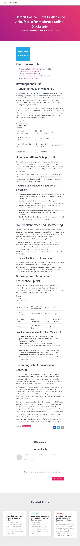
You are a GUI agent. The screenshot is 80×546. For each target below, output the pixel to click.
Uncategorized (26, 426)
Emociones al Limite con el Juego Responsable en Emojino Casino (40, 518)
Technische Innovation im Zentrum (29, 78)
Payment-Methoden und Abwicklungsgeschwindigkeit (35, 69)
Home (74, 2)
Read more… (16, 533)
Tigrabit (19, 93)
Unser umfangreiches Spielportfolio (30, 71)
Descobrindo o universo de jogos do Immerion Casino (14, 518)
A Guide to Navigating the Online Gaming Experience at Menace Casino (64, 519)
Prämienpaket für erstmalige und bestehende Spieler (35, 76)
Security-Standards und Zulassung (29, 73)
